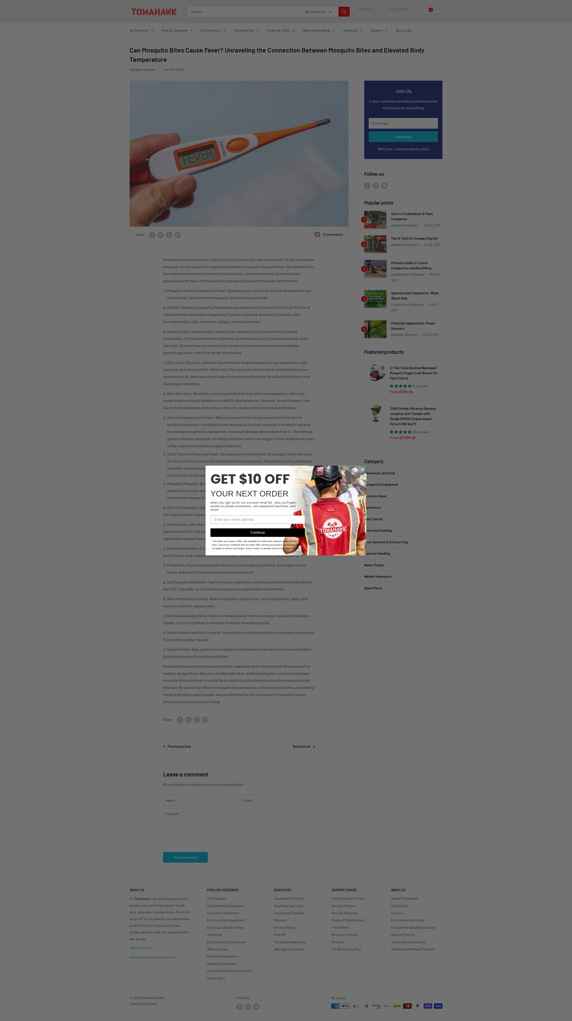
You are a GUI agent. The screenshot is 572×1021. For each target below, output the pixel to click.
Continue (257, 532)
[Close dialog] (362, 469)
